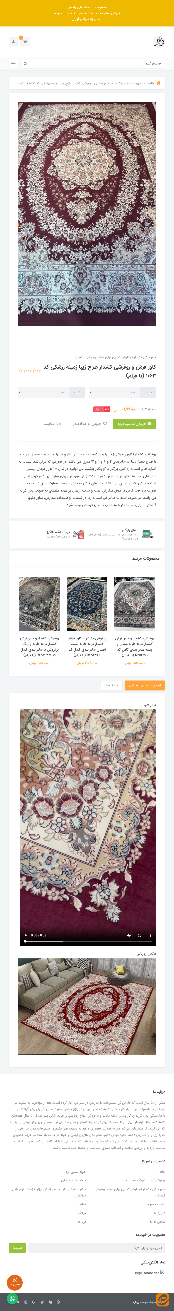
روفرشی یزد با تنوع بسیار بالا (145, 1180)
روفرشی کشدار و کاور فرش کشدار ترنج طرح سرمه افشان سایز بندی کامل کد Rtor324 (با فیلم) (87, 646)
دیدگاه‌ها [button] (112, 685)
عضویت (17, 1247)
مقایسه (50, 424)
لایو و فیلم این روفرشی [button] (145, 685)
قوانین (81, 1204)
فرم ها (81, 1222)
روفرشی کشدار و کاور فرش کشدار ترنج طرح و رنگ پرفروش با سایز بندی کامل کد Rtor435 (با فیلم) (39, 646)
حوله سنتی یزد (75, 1172)
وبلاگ (82, 1213)
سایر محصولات (155, 1204)
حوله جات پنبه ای (73, 1180)
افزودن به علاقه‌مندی (87, 424)
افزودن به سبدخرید (132, 424)
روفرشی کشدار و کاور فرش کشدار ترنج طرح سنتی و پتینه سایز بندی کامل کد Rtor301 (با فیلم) (134, 646)
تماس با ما (157, 1222)
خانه (162, 1172)
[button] (25, 41)
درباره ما (159, 1213)
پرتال (136, 1301)
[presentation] (155, 224)
